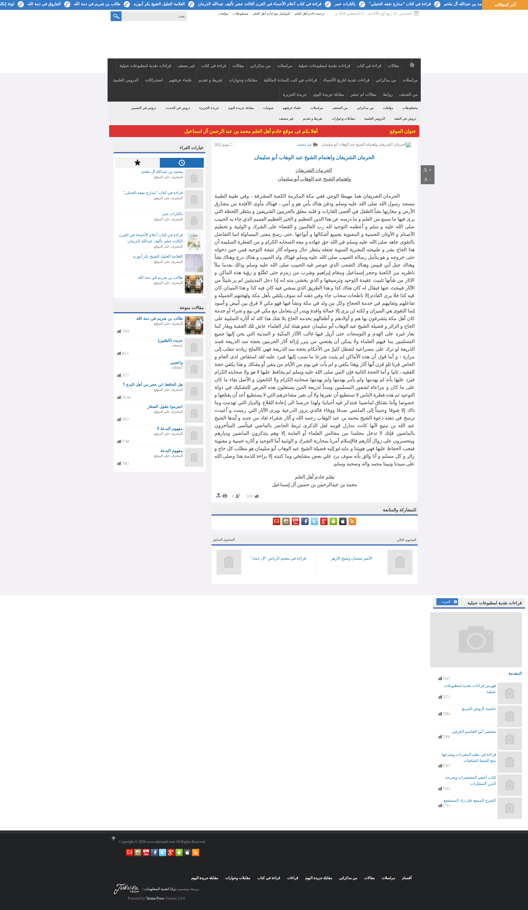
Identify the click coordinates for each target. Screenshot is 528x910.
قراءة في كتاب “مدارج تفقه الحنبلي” (400, 4)
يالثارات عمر (345, 4)
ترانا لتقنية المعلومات (160, 889)
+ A (427, 170)
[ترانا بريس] (126, 894)
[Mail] (276, 524)
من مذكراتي (365, 108)
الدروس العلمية (374, 118)
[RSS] (352, 524)
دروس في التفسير (143, 108)
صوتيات (268, 108)
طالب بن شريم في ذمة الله (97, 4)
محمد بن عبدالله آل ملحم (465, 4)
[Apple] (342, 524)
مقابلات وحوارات (343, 118)
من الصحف (340, 108)
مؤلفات (223, 13)
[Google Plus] (323, 524)
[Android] (333, 524)
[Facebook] (304, 524)
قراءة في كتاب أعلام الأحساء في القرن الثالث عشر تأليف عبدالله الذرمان (259, 4)
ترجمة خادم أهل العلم (309, 13)
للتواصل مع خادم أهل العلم (271, 13)
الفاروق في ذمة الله (44, 4)
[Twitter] (314, 524)
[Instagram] (285, 524)
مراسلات (316, 108)
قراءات (292, 878)
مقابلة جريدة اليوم (241, 108)
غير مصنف (286, 118)
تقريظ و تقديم (312, 118)
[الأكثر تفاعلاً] (137, 163)
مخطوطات (240, 13)
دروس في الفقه (405, 118)
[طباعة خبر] (224, 495)
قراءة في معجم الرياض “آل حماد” (278, 558)
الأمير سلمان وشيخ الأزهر (351, 558)
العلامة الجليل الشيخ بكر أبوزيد (159, 4)
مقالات (369, 878)
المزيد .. (444, 601)
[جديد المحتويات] (182, 163)
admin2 (177, 345)
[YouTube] (295, 524)
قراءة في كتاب (268, 878)
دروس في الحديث (177, 108)
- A (427, 179)
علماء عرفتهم (292, 108)
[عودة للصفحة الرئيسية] (264, 40)
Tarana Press (155, 898)
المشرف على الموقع (168, 177)
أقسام (407, 878)
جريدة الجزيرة (209, 108)
